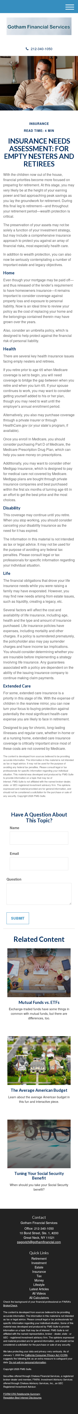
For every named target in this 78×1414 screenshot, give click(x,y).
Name (14, 827)
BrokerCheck (10, 1305)
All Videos (39, 1293)
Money (39, 1280)
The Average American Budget (39, 1090)
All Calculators (39, 1297)
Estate (39, 1267)
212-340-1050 (41, 48)
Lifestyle (39, 1284)
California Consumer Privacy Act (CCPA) (46, 1355)
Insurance (39, 1271)
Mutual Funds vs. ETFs (39, 1002)
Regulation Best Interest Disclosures (22, 1397)
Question (13, 879)
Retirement (39, 1258)
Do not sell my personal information (27, 1362)
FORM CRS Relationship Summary (21, 1393)
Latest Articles (39, 1289)
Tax (39, 1276)
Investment (39, 1263)
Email (14, 853)
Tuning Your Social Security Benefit (39, 1175)
